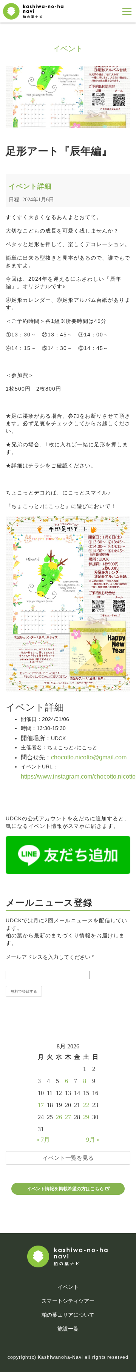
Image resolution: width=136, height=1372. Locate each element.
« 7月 (43, 1139)
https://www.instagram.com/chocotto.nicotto (78, 776)
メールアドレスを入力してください (50, 957)
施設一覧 (68, 1329)
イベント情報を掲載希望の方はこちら (65, 1188)
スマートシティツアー (68, 1301)
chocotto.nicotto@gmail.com (89, 757)
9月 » (93, 1139)
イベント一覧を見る (68, 1157)
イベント (68, 1287)
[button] (127, 11)
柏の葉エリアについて (68, 1315)
